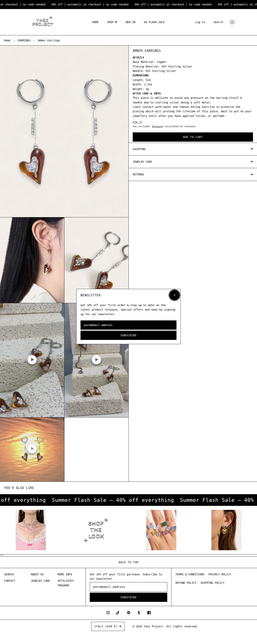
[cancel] (174, 295)
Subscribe (128, 335)
